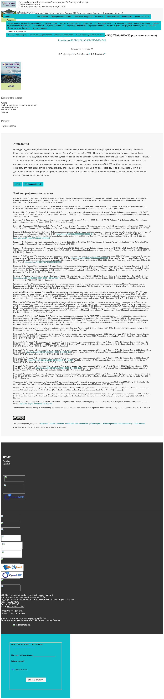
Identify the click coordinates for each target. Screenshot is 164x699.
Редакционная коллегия (38, 17)
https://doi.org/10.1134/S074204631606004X (31, 238)
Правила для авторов (17, 35)
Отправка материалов (64, 35)
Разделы (10, 20)
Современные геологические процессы (25, 23)
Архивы (109, 13)
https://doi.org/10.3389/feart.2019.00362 (35, 404)
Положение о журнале (83, 17)
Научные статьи (51, 23)
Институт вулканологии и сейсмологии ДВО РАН (42, 7)
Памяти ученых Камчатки (19, 28)
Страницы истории (96, 26)
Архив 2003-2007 (142, 17)
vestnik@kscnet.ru (15, 606)
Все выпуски (127, 17)
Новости (109, 35)
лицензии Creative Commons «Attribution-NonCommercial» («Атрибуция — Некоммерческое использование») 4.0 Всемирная (92, 424)
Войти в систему (35, 680)
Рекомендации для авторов (40, 35)
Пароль (22, 655)
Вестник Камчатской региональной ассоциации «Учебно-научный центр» (53, 2)
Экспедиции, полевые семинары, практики (132, 23)
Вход (123, 35)
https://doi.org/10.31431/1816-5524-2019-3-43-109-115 (48, 352)
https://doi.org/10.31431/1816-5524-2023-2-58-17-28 (82, 40)
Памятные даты (113, 26)
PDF (18, 184)
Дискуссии (87, 23)
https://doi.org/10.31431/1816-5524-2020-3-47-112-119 (50, 360)
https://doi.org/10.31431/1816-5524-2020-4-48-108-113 (58, 368)
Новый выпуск (113, 17)
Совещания (39, 26)
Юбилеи (152, 26)
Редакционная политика (61, 17)
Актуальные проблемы (76, 26)
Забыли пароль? (17, 661)
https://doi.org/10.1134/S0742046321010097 (43, 262)
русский (20, 12)
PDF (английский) (33, 184)
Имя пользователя (27, 644)
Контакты (99, 17)
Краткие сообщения (103, 23)
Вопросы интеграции (56, 26)
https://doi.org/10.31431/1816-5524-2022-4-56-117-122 (35, 278)
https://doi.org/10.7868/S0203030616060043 (74, 234)
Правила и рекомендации (16, 31)
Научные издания (39, 28)
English (8, 16)
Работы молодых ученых (70, 23)
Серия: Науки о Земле (29, 4)
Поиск (117, 35)
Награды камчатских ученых (134, 26)
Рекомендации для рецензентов (89, 35)
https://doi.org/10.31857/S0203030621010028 (89, 258)
